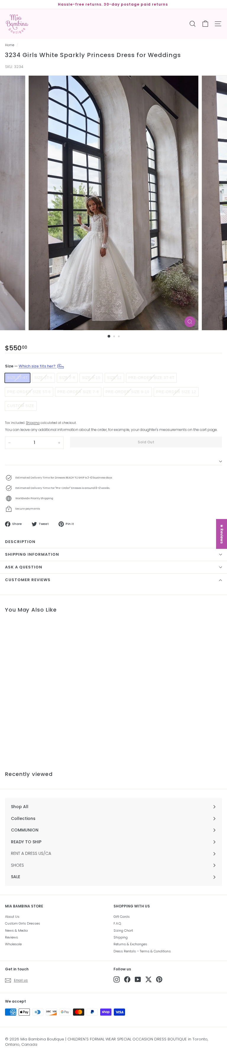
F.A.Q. (117, 923)
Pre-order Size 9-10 (128, 392)
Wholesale (13, 944)
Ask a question (23, 567)
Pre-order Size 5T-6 (29, 392)
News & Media (16, 930)
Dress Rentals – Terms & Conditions (142, 951)
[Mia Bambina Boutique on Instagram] (117, 979)
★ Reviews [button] (221, 534)
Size (30, 366)
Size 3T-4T (17, 378)
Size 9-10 (91, 378)
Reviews (11, 937)
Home (9, 45)
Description (20, 541)
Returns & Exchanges (130, 944)
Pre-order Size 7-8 (78, 392)
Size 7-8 (67, 378)
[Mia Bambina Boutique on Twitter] (148, 979)
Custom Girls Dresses (22, 923)
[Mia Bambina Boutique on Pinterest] (159, 979)
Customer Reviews (28, 580)
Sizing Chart (123, 930)
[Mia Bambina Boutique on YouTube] (138, 979)
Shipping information (32, 554)
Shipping (33, 423)
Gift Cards (122, 916)
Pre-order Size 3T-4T (151, 378)
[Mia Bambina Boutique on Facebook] (127, 979)
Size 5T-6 (43, 378)
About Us (12, 916)
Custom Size (20, 406)
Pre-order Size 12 (176, 392)
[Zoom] (189, 321)
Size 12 (114, 378)
